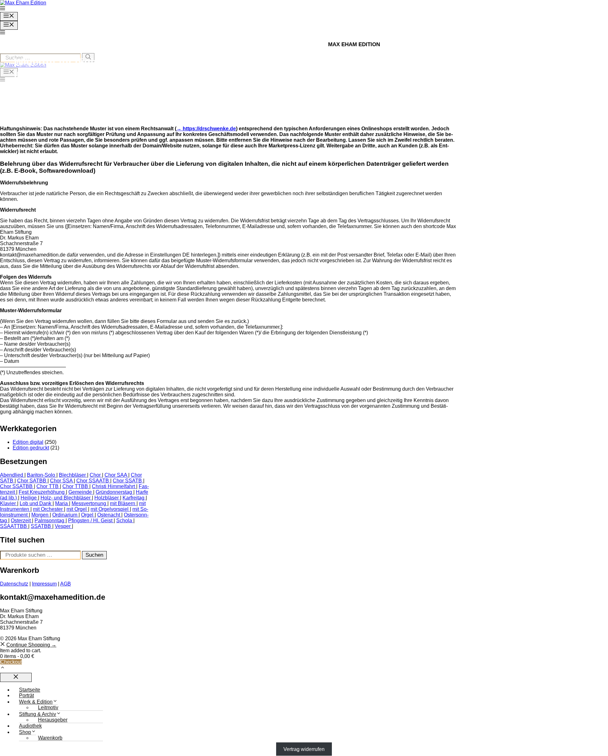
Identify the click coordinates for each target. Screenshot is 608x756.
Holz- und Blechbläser (66, 497)
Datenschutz (14, 583)
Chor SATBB (31, 480)
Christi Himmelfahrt (113, 486)
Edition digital (28, 442)
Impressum (44, 583)
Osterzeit (21, 520)
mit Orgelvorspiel (110, 509)
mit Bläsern (122, 503)
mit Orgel (76, 509)
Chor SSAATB (92, 480)
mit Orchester (48, 509)
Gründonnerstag (114, 492)
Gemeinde (80, 492)
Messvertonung (89, 503)
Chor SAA (115, 475)
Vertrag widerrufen (304, 749)
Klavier (8, 503)
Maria (61, 503)
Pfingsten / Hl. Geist (90, 520)
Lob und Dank (35, 503)
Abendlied (11, 475)
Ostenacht (108, 514)
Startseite (29, 689)
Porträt (26, 695)
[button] (2, 9)
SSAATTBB (13, 526)
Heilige (29, 497)
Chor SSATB (127, 480)
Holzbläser (106, 497)
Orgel (87, 514)
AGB (65, 583)
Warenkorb (50, 738)
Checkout (11, 662)
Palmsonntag (49, 520)
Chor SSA (61, 480)
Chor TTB (47, 486)
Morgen (39, 514)
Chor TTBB (75, 486)
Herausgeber (52, 719)
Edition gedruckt (31, 447)
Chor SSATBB (16, 486)
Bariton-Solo (41, 475)
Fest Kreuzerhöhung (42, 492)
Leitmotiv (48, 707)
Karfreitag (133, 497)
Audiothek (30, 725)
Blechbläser (72, 475)
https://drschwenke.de (209, 128)
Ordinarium (64, 514)
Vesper (63, 526)
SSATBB (41, 526)
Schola (124, 520)
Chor (95, 475)
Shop (25, 732)
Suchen (94, 555)
